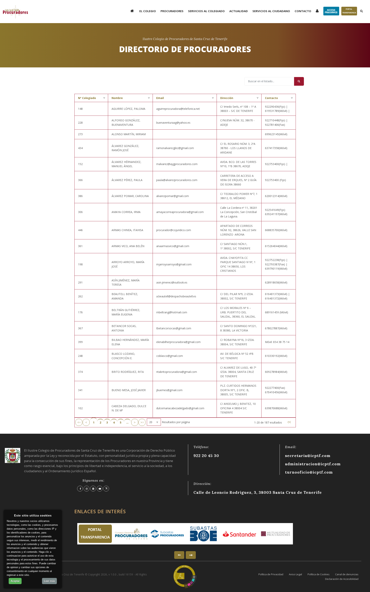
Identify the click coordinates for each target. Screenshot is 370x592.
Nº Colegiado (87, 98)
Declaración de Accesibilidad (341, 579)
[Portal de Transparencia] (343, 8)
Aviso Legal (295, 574)
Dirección (226, 98)
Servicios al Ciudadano (271, 11)
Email (160, 98)
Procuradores (172, 11)
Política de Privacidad (270, 574)
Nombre (117, 98)
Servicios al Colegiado (206, 11)
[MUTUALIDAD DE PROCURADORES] (275, 533)
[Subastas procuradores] (167, 534)
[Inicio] (132, 11)
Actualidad (238, 11)
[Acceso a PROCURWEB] (325, 8)
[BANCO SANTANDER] (239, 534)
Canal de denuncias (346, 574)
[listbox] (154, 422)
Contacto (303, 11)
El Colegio (147, 11)
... (127, 422)
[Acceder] (318, 11)
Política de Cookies (319, 574)
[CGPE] (131, 534)
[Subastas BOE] (203, 534)
